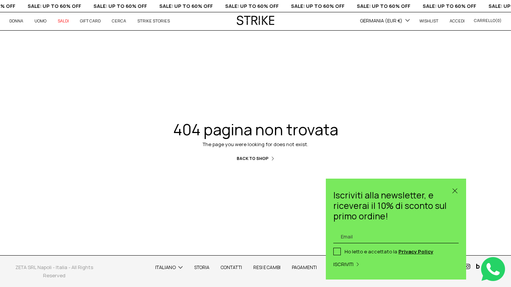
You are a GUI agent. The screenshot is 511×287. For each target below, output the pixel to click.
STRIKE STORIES (153, 21)
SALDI (63, 21)
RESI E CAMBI (267, 267)
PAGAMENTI (304, 267)
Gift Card (90, 21)
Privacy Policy (415, 251)
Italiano (165, 267)
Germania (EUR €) (381, 20)
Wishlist (428, 21)
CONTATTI (231, 267)
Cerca (119, 21)
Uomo (40, 21)
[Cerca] (455, 190)
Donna (16, 21)
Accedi (457, 21)
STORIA (201, 267)
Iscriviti (343, 264)
